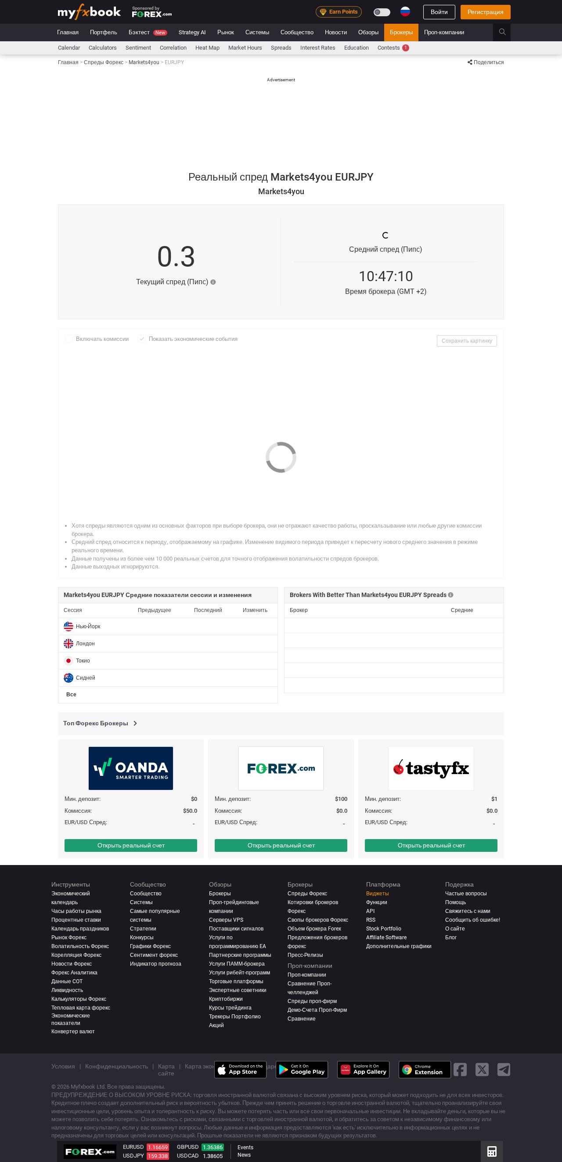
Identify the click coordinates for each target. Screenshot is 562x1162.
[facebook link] (460, 1070)
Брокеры (401, 32)
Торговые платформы (236, 981)
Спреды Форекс (307, 894)
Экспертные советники (238, 990)
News (244, 1155)
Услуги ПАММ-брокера (237, 964)
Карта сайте (166, 1070)
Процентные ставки (76, 920)
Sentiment (138, 47)
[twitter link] (482, 1070)
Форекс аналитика (74, 973)
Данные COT (67, 981)
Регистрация (486, 11)
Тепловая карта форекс (80, 1008)
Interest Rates (317, 47)
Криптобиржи (226, 999)
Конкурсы (142, 937)
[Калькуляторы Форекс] (492, 1151)
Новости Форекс (71, 964)
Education (356, 47)
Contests (392, 47)
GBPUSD (188, 1147)
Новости (336, 32)
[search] (507, 32)
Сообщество (297, 32)
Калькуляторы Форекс (78, 999)
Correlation (173, 47)
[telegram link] (504, 1070)
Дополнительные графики (399, 946)
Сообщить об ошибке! (472, 920)
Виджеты (377, 894)
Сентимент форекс (154, 955)
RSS (370, 920)
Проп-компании (444, 32)
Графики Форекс (150, 946)
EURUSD (133, 1147)
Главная (68, 32)
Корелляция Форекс (76, 955)
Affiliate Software (386, 937)
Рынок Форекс (68, 937)
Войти (439, 11)
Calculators (103, 47)
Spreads (281, 47)
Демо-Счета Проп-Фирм (317, 1010)
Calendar (69, 47)
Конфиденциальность (116, 1066)
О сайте (455, 929)
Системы (257, 32)
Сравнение (302, 1019)
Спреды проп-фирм (312, 1001)
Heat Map (207, 47)
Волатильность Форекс (80, 946)
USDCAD (188, 1155)
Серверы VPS (226, 920)
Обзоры (368, 32)
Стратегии (143, 929)
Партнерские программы (240, 955)
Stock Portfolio (383, 929)
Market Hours (245, 47)
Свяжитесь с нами (467, 911)
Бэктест (147, 32)
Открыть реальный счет (131, 845)
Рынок (225, 32)
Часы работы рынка (76, 911)
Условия (63, 1066)
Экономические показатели (70, 1019)
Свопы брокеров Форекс (318, 920)
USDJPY (133, 1155)
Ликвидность (67, 990)
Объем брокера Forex (314, 929)
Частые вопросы (466, 894)
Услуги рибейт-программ (239, 973)
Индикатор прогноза (155, 964)
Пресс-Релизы (305, 955)
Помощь (455, 902)
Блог (451, 937)
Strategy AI (192, 32)
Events (245, 1147)
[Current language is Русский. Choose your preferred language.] (405, 11)
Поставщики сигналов (236, 929)
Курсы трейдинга (230, 1008)
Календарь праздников (80, 929)
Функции (376, 902)
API (370, 911)
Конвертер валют (73, 1031)
